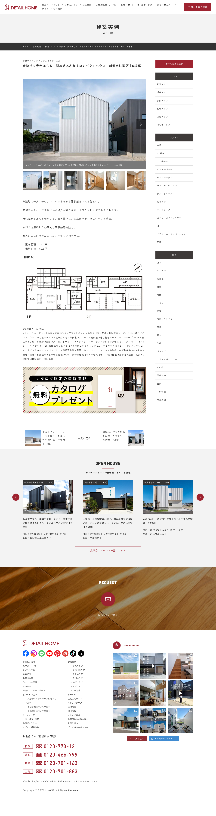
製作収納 (161, 375)
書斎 (159, 383)
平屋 (114, 5)
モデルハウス (71, 5)
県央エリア (162, 92)
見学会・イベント (51, 5)
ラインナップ (29, 715)
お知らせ (72, 694)
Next (200, 497)
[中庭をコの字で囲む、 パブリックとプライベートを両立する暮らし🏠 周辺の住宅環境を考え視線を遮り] (180, 720)
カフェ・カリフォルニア (169, 218)
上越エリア (162, 116)
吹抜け (160, 343)
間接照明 (161, 399)
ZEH (58, 61)
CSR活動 (76, 690)
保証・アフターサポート (34, 690)
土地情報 (72, 707)
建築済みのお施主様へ (78, 719)
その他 (160, 367)
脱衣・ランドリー (166, 319)
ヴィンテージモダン (167, 185)
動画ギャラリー (30, 723)
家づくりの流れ (30, 694)
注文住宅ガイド (165, 5)
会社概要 (57, 9)
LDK (159, 262)
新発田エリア (79, 670)
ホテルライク (163, 210)
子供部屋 (161, 391)
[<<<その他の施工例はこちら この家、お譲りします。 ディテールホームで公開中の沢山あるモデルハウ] (126, 693)
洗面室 (160, 279)
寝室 (159, 335)
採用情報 (72, 711)
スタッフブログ (75, 703)
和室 (159, 311)
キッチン (161, 270)
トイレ (160, 303)
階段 (159, 327)
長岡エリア (162, 100)
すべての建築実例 (174, 64)
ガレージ (161, 351)
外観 (159, 287)
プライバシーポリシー (78, 727)
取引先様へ (73, 723)
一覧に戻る (84, 438)
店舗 (159, 242)
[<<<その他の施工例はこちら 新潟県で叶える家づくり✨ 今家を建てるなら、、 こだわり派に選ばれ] (153, 720)
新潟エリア (28, 61)
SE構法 (160, 153)
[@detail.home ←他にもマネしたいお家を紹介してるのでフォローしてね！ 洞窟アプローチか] (180, 693)
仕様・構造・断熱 (143, 5)
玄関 (159, 295)
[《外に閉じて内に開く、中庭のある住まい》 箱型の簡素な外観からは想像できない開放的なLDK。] (126, 666)
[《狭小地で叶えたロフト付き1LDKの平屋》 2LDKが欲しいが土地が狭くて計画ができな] (126, 720)
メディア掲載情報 (31, 727)
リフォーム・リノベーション (171, 234)
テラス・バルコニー (167, 359)
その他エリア (163, 124)
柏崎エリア (162, 108)
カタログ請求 (74, 715)
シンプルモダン (165, 177)
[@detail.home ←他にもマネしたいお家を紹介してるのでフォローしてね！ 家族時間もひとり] (153, 666)
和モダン (161, 202)
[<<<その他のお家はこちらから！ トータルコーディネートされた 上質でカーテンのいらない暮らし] (180, 666)
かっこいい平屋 (30, 682)
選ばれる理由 (29, 662)
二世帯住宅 (162, 161)
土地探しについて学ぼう (39, 711)
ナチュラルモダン (45, 61)
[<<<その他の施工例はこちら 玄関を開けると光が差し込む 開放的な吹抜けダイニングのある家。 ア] (153, 693)
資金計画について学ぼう (39, 707)
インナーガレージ (166, 169)
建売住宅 (125, 5)
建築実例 (86, 5)
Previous (15, 497)
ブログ (45, 9)
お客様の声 (101, 5)
